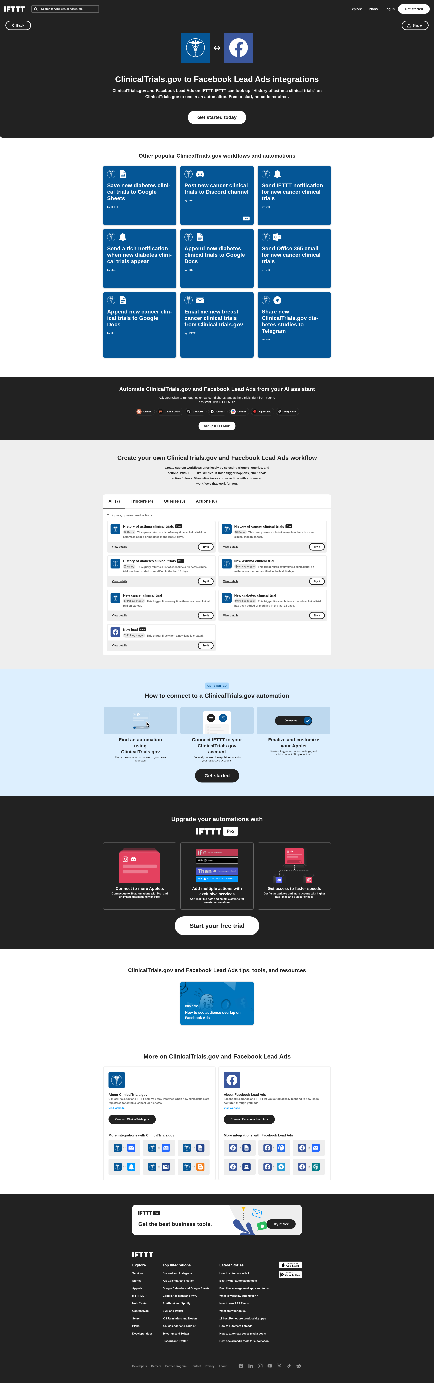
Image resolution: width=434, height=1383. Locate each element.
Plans (373, 9)
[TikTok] (289, 1366)
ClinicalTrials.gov (148, 79)
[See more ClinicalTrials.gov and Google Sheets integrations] (194, 1148)
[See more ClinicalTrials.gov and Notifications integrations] (124, 1167)
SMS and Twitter (173, 1310)
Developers (139, 1366)
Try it (206, 546)
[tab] (114, 501)
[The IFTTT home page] (14, 9)
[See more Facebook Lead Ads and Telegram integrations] (274, 1167)
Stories (136, 1280)
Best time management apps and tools (244, 1288)
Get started (414, 9)
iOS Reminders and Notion (180, 1318)
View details (119, 546)
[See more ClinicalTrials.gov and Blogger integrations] (194, 1167)
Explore (356, 9)
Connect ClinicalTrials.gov (132, 1119)
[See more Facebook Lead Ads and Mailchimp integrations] (309, 1167)
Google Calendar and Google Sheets (186, 1288)
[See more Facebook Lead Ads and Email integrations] (309, 1148)
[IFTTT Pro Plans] (178, 526)
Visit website (116, 1108)
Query (130, 532)
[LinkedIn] (251, 1366)
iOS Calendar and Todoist (179, 1326)
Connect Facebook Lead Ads (249, 1119)
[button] (217, 775)
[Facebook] (241, 1366)
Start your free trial (217, 925)
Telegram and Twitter (176, 1333)
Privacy (209, 1366)
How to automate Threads (235, 1326)
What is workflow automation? (238, 1295)
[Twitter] (279, 1366)
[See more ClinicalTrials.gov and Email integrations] (124, 1148)
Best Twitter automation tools (238, 1280)
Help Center (139, 1303)
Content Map (140, 1310)
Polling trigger (246, 566)
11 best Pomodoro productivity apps (242, 1318)
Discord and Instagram (177, 1273)
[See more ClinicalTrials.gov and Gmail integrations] (159, 1167)
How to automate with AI (234, 1273)
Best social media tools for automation (244, 1341)
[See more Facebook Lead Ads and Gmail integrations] (240, 1167)
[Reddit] (299, 1366)
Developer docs (142, 1333)
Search (136, 1318)
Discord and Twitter (175, 1341)
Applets (137, 1288)
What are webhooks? (232, 1310)
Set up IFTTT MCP (217, 426)
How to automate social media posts (242, 1333)
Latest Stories (231, 1265)
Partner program (175, 1366)
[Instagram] (260, 1366)
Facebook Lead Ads (232, 79)
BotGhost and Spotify (176, 1303)
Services (137, 1273)
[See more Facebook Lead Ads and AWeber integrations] (274, 1148)
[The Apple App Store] (290, 1265)
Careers (156, 1366)
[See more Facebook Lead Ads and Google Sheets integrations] (240, 1148)
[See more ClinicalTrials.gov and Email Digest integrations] (159, 1148)
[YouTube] (270, 1366)
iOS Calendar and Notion (178, 1280)
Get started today (217, 117)
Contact (196, 1366)
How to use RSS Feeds (234, 1303)
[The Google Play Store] (290, 1275)
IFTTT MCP (139, 1295)
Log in (389, 9)
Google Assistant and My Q (180, 1295)
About (222, 1366)
